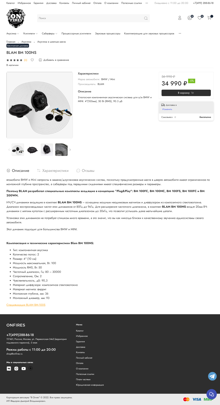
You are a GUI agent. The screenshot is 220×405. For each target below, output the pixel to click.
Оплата (97, 3)
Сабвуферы (48, 33)
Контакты (64, 3)
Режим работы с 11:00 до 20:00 (31, 349)
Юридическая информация (90, 384)
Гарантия (38, 3)
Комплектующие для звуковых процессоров (149, 33)
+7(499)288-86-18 (20, 334)
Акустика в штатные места (51, 42)
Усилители (29, 33)
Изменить (167, 109)
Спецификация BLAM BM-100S (25, 305)
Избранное (24, 3)
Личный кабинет (81, 3)
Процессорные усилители (76, 33)
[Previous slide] (11, 105)
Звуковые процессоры (107, 33)
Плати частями (83, 379)
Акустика (11, 33)
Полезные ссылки (131, 3)
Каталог (10, 3)
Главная (10, 42)
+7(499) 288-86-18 (203, 3)
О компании (111, 3)
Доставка (51, 3)
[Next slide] (68, 105)
